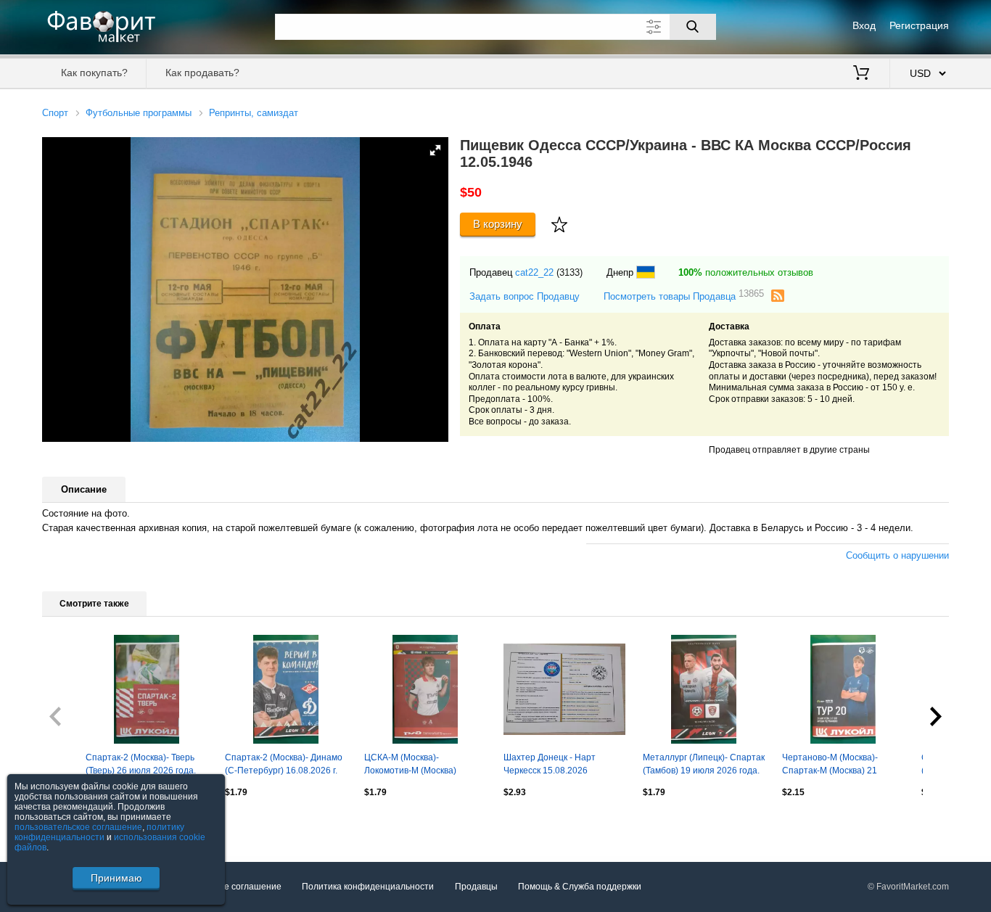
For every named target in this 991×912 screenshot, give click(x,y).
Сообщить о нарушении (897, 555)
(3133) (569, 272)
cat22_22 (534, 272)
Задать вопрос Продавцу (524, 296)
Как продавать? (202, 72)
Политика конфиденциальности (368, 887)
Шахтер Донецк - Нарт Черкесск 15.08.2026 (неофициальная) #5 (549, 765)
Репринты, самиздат (253, 112)
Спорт (55, 112)
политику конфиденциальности (99, 832)
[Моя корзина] (861, 74)
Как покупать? (94, 72)
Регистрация (919, 25)
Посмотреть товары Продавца (684, 295)
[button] (435, 150)
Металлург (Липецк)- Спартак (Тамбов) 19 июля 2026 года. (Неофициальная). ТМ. (704, 765)
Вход (864, 25)
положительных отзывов (745, 272)
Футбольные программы (139, 112)
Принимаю (116, 878)
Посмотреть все (75, 823)
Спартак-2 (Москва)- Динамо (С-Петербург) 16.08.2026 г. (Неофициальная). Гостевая (283, 765)
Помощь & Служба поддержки (579, 887)
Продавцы (476, 887)
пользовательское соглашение (78, 827)
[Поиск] (693, 27)
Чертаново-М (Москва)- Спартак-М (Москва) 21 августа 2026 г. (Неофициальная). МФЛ (831, 765)
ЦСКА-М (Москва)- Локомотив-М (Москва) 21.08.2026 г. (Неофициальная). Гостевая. (423, 765)
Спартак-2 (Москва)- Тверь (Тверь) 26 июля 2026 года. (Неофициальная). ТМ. (141, 765)
